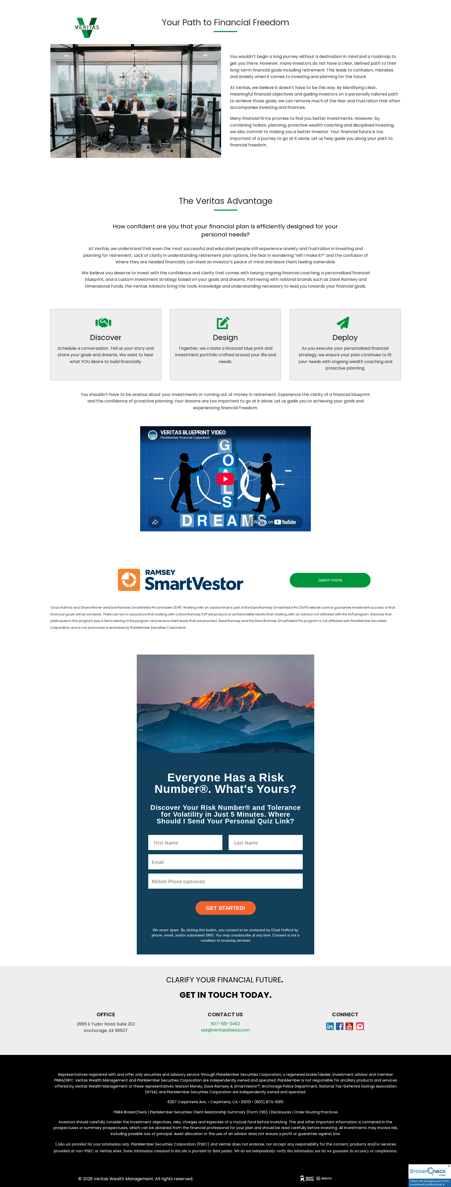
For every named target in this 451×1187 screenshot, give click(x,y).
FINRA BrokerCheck (130, 1112)
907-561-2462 (225, 1024)
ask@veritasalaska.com (225, 1030)
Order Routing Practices (316, 1112)
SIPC (69, 1080)
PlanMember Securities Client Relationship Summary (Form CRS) (209, 1112)
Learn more (330, 580)
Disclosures (281, 1112)
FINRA (59, 1080)
